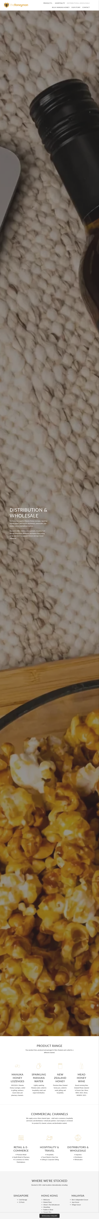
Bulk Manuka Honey (61, 7)
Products (47, 3)
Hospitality (60, 3)
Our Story (75, 7)
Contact (86, 7)
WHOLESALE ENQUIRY (49, 1216)
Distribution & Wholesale (78, 3)
